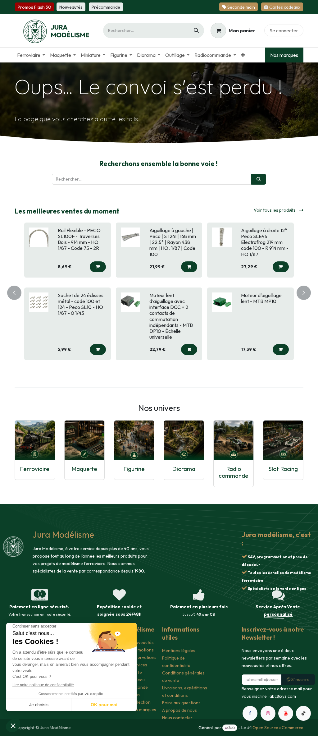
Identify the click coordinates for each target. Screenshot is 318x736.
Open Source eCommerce (277, 727)
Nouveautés (142, 642)
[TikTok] (303, 713)
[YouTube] (285, 713)
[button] (98, 266)
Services (138, 665)
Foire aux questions (181, 703)
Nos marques (284, 55)
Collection (140, 702)
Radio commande (233, 472)
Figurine (134, 468)
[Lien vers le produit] (35, 440)
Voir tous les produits (275, 210)
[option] (159, 291)
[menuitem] (31, 55)
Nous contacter (177, 717)
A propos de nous (179, 710)
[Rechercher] (196, 30)
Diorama (183, 468)
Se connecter (284, 30)
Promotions (142, 650)
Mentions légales (178, 650)
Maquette (84, 468)
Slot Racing (283, 468)
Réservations (143, 657)
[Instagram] (268, 713)
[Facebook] (250, 713)
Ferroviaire (34, 468)
